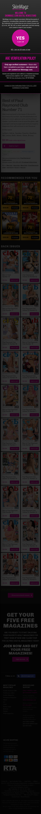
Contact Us (8, 85)
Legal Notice (25, 88)
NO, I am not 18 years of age (20, 49)
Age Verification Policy (19, 78)
